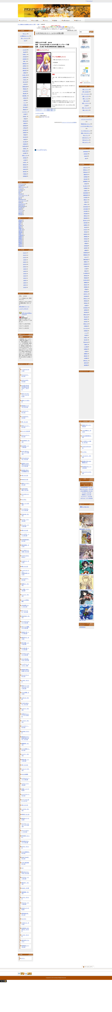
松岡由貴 (86, 330)
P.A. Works (21, 207)
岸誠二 (20, 224)
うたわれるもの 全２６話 (25, 417)
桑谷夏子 (86, 356)
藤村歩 (85, 271)
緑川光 (24, 84)
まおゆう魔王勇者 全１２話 (25, 863)
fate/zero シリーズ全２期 (25, 819)
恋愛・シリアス (85, 96)
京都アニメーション (23, 187)
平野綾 (85, 289)
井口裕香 (85, 211)
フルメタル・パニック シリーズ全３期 (25, 825)
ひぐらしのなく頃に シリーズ (25, 800)
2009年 (24, 259)
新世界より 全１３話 (25, 584)
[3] (38, 117)
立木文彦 (25, 91)
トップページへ (42, 150)
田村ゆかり (85, 169)
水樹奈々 (86, 337)
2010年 (24, 257)
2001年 (24, 278)
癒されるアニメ (86, 140)
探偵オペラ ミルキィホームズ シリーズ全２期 (25, 687)
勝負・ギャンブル (85, 107)
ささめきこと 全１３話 (25, 562)
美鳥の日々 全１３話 (25, 883)
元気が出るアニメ (85, 137)
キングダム (24, 499)
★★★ (85, 156)
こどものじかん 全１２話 (25, 370)
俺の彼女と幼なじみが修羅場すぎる (25, 471)
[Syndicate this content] (80, 421)
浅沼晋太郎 (25, 146)
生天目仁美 (86, 280)
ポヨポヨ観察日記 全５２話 (26, 852)
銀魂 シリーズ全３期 (25, 504)
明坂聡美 (86, 277)
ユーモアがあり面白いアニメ (86, 126)
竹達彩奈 (86, 266)
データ (46, 20)
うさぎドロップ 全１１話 (25, 412)
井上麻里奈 (86, 273)
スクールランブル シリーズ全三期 (26, 622)
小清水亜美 (85, 209)
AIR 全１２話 (25, 421)
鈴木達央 (25, 130)
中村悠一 (24, 54)
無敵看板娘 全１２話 (25, 893)
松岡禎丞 (25, 176)
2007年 (24, 264)
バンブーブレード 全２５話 (26, 795)
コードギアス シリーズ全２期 (25, 535)
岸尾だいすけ (25, 155)
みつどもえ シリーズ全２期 (25, 878)
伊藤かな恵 (86, 314)
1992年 (24, 282)
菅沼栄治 (20, 239)
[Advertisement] (56, 138)
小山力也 (24, 49)
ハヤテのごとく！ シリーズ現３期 (50, 33)
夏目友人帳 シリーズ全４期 (25, 760)
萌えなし (24, 33)
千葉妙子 (86, 344)
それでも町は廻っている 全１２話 (25, 659)
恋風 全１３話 (25, 530)
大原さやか (85, 167)
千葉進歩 (25, 173)
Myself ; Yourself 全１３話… (85, 605)
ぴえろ (20, 191)
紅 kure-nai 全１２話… (84, 574)
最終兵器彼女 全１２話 (25, 546)
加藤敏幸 (20, 238)
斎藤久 (20, 227)
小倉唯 (85, 351)
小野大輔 (24, 56)
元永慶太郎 (21, 235)
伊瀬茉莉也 (86, 252)
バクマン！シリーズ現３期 (25, 784)
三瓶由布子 (86, 264)
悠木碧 (85, 227)
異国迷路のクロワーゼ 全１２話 (25, 406)
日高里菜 (86, 326)
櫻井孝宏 (24, 70)
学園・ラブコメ (85, 89)
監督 (38, 24)
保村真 (24, 139)
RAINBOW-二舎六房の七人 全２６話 (25, 930)
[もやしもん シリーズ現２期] (86, 588)
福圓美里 (86, 282)
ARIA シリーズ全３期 (25, 401)
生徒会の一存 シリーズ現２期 (25, 633)
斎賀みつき (86, 323)
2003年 (24, 273)
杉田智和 (24, 59)
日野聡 (24, 72)
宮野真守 (25, 132)
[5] (41, 117)
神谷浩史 (24, 68)
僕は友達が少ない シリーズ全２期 (25, 842)
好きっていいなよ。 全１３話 (25, 611)
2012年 (24, 252)
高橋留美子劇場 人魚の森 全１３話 (25, 670)
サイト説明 (35, 20)
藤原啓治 (24, 63)
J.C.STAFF (21, 185)
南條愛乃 (86, 353)
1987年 (24, 285)
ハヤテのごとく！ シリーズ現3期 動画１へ (44, 109)
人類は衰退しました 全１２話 (25, 606)
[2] (37, 117)
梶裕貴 (24, 123)
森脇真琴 (20, 242)
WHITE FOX (21, 205)
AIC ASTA (20, 193)
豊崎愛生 (86, 236)
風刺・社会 (86, 101)
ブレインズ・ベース (23, 200)
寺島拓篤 (25, 144)
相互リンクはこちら (84, 506)
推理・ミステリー (85, 103)
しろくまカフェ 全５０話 (25, 579)
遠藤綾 (85, 250)
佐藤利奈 (85, 225)
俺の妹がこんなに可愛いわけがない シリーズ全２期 (26, 465)
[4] (39, 117)
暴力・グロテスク (24, 38)
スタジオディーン (22, 203)
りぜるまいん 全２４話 (25, 923)
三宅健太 (25, 105)
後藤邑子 (86, 261)
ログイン (23, 958)
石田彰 (24, 100)
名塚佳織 (86, 245)
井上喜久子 (85, 186)
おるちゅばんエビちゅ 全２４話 (25, 459)
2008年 (24, 262)
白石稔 (24, 160)
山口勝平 (25, 153)
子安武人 (25, 79)
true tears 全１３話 (25, 732)
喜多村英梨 (85, 192)
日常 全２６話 (25, 765)
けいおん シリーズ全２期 (25, 520)
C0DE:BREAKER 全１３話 (26, 540)
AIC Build (20, 214)
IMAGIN (20, 209)
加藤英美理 (85, 195)
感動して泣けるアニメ (85, 133)
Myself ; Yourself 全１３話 (25, 858)
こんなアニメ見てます (23, 308)
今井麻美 (86, 358)
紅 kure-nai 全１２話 (25, 515)
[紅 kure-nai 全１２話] (86, 573)
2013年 (24, 287)
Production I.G (21, 199)
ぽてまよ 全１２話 (25, 847)
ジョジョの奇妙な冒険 (25, 600)
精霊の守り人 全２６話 (25, 638)
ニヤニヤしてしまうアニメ (86, 119)
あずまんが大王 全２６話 (25, 381)
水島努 (20, 222)
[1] (36, 117)
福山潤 (24, 52)
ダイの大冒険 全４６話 (25, 693)
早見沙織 (85, 213)
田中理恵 (85, 222)
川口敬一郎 (21, 229)
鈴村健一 (25, 116)
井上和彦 (25, 141)
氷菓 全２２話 (25, 805)
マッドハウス (21, 184)
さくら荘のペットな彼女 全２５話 (25, 551)
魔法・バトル (85, 98)
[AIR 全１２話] (86, 618)
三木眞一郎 (24, 75)
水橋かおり (86, 298)
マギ (22, 868)
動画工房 (20, 213)
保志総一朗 (25, 150)
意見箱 (61, 29)
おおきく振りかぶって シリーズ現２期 (25, 453)
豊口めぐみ (85, 220)
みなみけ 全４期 (25, 888)
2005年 (24, 269)
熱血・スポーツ (86, 110)
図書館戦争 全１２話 (25, 744)
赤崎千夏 (86, 362)
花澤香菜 (85, 176)
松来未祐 (86, 296)
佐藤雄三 (20, 228)
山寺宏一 (25, 162)
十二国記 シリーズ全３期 (25, 590)
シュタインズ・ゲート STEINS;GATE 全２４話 (25, 572)
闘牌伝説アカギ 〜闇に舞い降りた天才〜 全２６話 (25, 738)
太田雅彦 (20, 243)
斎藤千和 (85, 174)
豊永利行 (25, 171)
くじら (85, 333)
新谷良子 (86, 284)
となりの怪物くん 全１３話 (26, 749)
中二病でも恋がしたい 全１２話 (25, 704)
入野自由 (25, 127)
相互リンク (78, 20)
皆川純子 (86, 321)
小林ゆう (85, 204)
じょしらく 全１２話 (25, 595)
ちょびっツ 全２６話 (25, 709)
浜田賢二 (25, 148)
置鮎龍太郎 (25, 86)
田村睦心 (86, 303)
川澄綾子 (85, 190)
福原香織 (86, 365)
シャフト (20, 188)
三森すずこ (86, 294)
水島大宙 (25, 169)
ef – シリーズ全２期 (26, 431)
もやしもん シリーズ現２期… (85, 589)
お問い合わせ (66, 20)
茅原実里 (86, 291)
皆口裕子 (86, 339)
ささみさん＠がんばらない (25, 556)
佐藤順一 (20, 233)
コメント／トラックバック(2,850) (69, 122)
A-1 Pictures (21, 189)
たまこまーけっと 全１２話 (25, 676)
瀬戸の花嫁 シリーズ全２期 (25, 643)
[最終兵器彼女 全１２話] (86, 527)
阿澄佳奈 (86, 238)
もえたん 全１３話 (25, 898)
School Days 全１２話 (26, 617)
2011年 (24, 255)
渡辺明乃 (85, 234)
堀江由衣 (85, 179)
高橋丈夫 (20, 244)
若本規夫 (25, 157)
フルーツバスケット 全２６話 (25, 831)
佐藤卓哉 (20, 232)
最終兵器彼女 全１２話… (84, 529)
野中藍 (85, 231)
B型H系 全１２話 (25, 814)
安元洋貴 (25, 137)
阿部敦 (24, 134)
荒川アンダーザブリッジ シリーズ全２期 (25, 395)
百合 (25, 40)
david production (22, 206)
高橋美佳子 (86, 254)
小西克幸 (25, 98)
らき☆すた (24, 918)
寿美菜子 (86, 319)
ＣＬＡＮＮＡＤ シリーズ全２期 (25, 509)
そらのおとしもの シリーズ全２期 (26, 654)
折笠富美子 (86, 307)
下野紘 (24, 118)
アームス (20, 196)
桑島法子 (85, 199)
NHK (19, 198)
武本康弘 (20, 225)
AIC (19, 192)
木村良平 (25, 167)
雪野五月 (85, 215)
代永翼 (24, 114)
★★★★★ (85, 151)
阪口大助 (25, 82)
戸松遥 (85, 183)
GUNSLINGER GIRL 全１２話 (25, 489)
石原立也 (20, 220)
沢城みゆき (85, 172)
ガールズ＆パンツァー (25, 495)
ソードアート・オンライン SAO (25, 665)
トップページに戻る (39, 113)
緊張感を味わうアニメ (85, 124)
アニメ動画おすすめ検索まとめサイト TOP (27, 24)
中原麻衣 (85, 188)
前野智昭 (25, 125)
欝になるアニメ (86, 142)
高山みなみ (86, 342)
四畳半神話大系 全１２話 (25, 914)
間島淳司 (25, 109)
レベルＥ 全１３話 (25, 935)
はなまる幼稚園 (25, 774)
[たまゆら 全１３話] (86, 558)
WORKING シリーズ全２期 (25, 946)
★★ (86, 158)
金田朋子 (86, 248)
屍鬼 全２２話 (25, 566)
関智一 (24, 61)
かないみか (86, 328)
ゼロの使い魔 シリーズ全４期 (25, 649)
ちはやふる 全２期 (25, 698)
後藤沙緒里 (86, 259)
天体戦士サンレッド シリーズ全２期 (25, 715)
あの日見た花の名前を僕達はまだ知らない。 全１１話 (25, 387)
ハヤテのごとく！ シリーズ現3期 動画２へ (44, 110)
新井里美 (86, 312)
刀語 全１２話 (25, 475)
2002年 (24, 275)
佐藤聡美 (86, 349)
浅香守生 (20, 231)
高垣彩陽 (85, 218)
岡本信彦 (25, 121)
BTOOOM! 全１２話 (25, 836)
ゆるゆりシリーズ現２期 (25, 909)
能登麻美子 (85, 181)
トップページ (23, 20)
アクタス (20, 211)
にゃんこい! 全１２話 (25, 769)
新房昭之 (20, 221)
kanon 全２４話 (25, 479)
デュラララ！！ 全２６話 (25, 727)
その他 (85, 105)
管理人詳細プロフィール (24, 306)
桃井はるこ (86, 360)
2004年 (24, 271)
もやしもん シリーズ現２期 (25, 903)
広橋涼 (85, 202)
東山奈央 (86, 316)
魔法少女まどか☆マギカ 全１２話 (25, 872)
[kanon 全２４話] (86, 543)
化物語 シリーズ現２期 (25, 789)
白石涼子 (85, 229)
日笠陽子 (86, 241)
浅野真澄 (86, 310)
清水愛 (85, 335)
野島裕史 (25, 88)
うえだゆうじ (25, 111)
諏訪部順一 (25, 95)
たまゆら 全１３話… (84, 559)
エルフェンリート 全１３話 (26, 436)
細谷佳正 (25, 164)
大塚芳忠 (24, 77)
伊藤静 (85, 243)
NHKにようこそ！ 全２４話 (26, 426)
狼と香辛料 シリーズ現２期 (25, 446)
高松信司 (20, 240)
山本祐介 (20, 246)
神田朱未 (86, 300)
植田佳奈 (86, 275)
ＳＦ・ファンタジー (85, 94)
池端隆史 (20, 236)
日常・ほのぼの (85, 91)
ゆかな (85, 257)
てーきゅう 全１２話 (25, 721)
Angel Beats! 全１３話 (26, 441)
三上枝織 (86, 346)
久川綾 (85, 268)
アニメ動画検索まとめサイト (87, 421)
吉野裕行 (24, 65)
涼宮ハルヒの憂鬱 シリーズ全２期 (26, 627)
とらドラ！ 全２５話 (25, 755)
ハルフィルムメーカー (23, 195)
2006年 (24, 266)
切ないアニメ (86, 135)
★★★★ (85, 153)
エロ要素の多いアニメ (24, 36)
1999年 (24, 280)
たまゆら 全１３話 (25, 681)
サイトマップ (89, 1)
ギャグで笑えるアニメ (85, 130)
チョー (24, 102)
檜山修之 (25, 93)
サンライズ (21, 210)
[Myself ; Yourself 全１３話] (86, 603)
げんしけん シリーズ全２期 (25, 525)
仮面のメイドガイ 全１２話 (26, 484)
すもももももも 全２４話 (25, 375)
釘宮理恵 (85, 197)
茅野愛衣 (86, 287)
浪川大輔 (25, 107)
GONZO (20, 202)
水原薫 (85, 305)
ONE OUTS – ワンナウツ (25, 941)
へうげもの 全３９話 (25, 810)
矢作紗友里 (85, 206)
